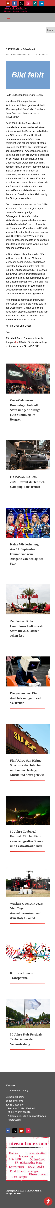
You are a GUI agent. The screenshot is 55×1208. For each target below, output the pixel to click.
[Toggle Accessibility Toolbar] (48, 1201)
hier (17, 342)
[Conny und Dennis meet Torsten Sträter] (28, 75)
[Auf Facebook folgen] (14, 3)
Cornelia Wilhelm (18, 54)
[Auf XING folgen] (35, 3)
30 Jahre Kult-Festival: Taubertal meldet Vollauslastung (26, 1039)
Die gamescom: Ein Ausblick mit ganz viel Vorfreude (25, 698)
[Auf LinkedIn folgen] (41, 3)
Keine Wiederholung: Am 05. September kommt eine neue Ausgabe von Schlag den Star (27, 554)
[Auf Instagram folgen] (28, 3)
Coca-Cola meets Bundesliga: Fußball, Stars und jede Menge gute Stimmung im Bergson (25, 409)
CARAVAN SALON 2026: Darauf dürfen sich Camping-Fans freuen (27, 481)
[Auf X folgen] (21, 3)
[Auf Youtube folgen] (8, 3)
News (45, 54)
